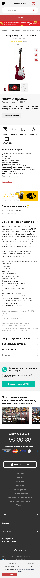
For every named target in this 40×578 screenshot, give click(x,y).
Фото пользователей (14, 343)
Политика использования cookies (25, 570)
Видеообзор (9, 349)
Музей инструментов (20, 501)
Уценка (20, 505)
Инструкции (20, 489)
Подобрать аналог (11, 115)
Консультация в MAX (18, 384)
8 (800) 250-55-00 (24, 556)
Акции (20, 477)
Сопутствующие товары (16, 338)
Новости (20, 474)
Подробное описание (10, 176)
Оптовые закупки (20, 493)
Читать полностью (9, 214)
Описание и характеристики (18, 221)
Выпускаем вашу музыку (20, 497)
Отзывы (6, 355)
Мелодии (20, 485)
